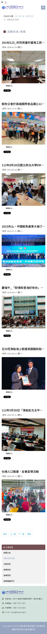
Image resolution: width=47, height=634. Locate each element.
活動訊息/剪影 (9, 558)
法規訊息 (7, 564)
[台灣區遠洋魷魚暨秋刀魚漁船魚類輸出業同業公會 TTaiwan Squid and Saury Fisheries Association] (13, 592)
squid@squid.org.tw (18, 612)
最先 (5, 534)
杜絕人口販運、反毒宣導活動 (20, 471)
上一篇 (13, 534)
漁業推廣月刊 (8, 581)
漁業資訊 (7, 575)
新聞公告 (7, 552)
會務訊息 (7, 569)
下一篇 (21, 534)
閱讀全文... (9, 86)
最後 (29, 534)
